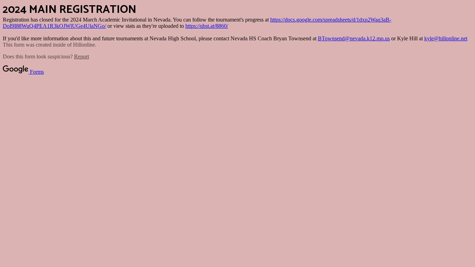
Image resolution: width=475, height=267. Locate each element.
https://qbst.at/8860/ (206, 26)
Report (81, 56)
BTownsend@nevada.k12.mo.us (354, 38)
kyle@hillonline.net (445, 38)
